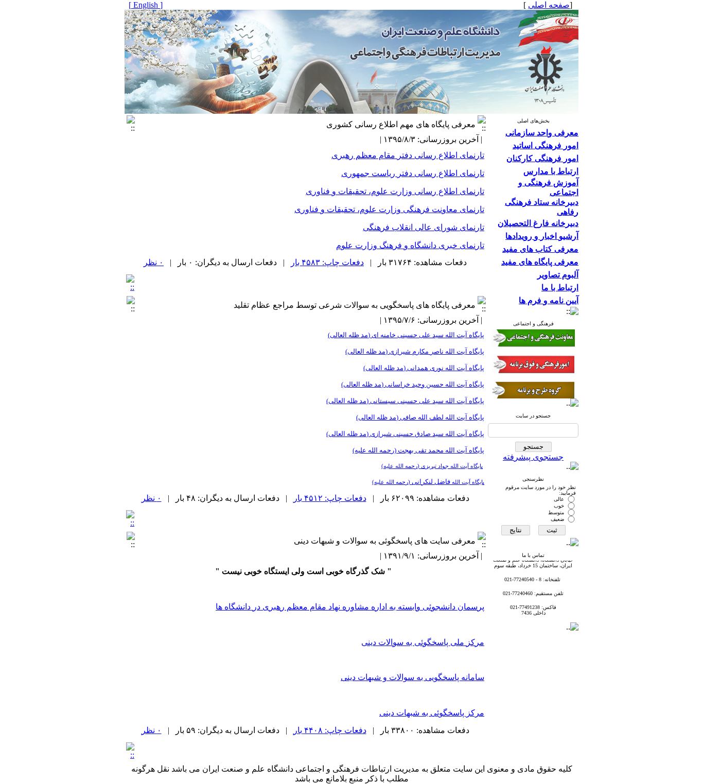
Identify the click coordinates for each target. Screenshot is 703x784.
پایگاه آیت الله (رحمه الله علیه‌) (418, 450)
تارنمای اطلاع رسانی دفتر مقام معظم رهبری (407, 155)
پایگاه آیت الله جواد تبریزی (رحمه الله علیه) (432, 466)
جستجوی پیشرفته (533, 456)
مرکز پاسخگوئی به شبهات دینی (431, 712)
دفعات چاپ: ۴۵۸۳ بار (327, 262)
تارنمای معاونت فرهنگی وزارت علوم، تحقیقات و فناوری (389, 209)
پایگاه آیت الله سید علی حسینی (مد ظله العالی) (406, 335)
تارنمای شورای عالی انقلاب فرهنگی (423, 227)
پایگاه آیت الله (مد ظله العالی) (412, 384)
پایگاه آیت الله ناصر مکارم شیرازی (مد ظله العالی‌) (414, 351)
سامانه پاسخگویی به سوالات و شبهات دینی (412, 677)
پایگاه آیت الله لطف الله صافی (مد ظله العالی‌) (420, 417)
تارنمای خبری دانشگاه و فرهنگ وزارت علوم (410, 245)
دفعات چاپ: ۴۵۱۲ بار (329, 498)
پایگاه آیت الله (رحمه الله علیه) (428, 482)
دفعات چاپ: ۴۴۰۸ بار (329, 730)
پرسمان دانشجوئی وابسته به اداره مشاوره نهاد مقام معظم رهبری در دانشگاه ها (350, 606)
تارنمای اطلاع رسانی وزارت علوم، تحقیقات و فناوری (395, 191)
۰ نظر (154, 262)
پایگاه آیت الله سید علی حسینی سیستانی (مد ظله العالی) (405, 401)
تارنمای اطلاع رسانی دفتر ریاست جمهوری (412, 173)
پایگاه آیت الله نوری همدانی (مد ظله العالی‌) (423, 368)
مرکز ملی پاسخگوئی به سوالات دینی (422, 642)
